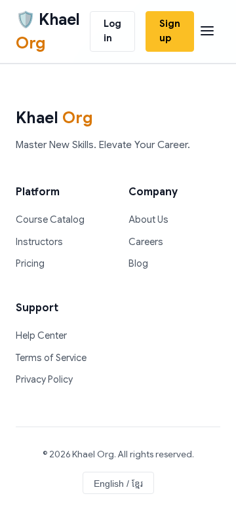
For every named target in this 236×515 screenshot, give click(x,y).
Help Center (41, 335)
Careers (145, 242)
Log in (112, 31)
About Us (148, 219)
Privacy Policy (44, 379)
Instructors (39, 242)
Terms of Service (51, 358)
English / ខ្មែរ (118, 484)
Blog (138, 263)
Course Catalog (50, 219)
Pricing (30, 263)
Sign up (169, 31)
